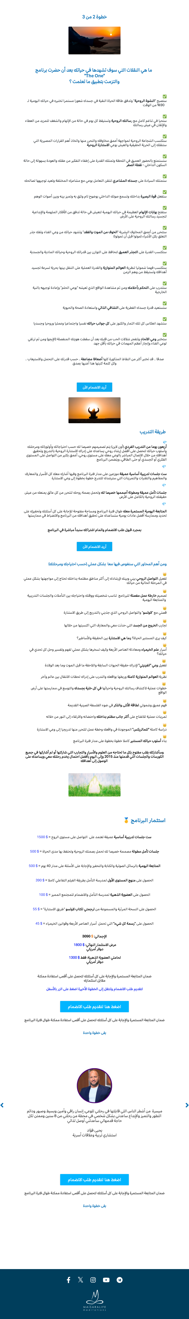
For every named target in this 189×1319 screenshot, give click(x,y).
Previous (2, 1105)
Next (187, 1105)
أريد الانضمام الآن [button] (94, 387)
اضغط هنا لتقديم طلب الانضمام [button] (94, 1006)
